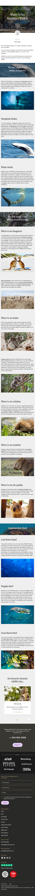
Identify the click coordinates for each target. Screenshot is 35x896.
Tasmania (16, 410)
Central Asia (4, 819)
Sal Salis (4, 183)
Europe (3, 822)
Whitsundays (13, 126)
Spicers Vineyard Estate (24, 283)
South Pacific (4, 835)
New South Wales (5, 280)
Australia (14, 8)
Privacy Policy (4, 883)
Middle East (4, 830)
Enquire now (18, 744)
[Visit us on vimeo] (7, 858)
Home (2, 8)
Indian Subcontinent (6, 824)
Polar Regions (4, 832)
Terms (10, 883)
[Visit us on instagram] (9, 858)
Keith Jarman (17, 41)
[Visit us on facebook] (2, 858)
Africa (2, 811)
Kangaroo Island (27, 237)
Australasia (7, 8)
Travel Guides (11, 9)
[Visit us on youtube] (5, 858)
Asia (2, 814)
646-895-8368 (19, 737)
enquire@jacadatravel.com (7, 844)
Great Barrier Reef (8, 639)
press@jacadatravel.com (7, 850)
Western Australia (23, 489)
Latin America (4, 827)
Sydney (24, 126)
